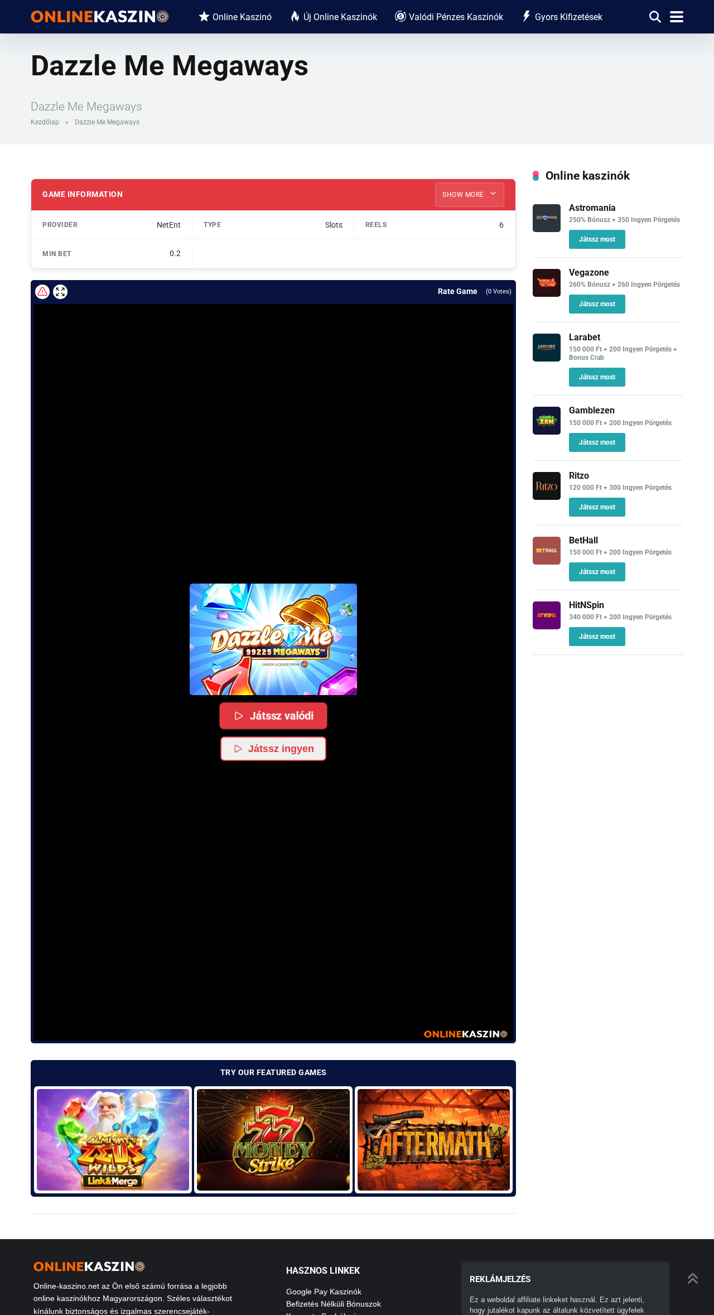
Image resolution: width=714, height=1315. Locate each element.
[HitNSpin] (547, 626)
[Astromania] (547, 229)
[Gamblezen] (547, 431)
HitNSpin (586, 605)
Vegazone (589, 272)
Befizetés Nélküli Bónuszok (333, 1303)
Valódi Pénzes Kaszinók (456, 17)
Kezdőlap (45, 122)
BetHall (583, 540)
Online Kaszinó (242, 17)
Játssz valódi (281, 715)
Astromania (592, 208)
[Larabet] (547, 358)
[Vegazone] (547, 293)
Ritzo (579, 475)
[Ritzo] (547, 497)
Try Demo (113, 1139)
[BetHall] (547, 561)
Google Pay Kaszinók (323, 1291)
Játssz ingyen (281, 748)
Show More (464, 195)
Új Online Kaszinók (340, 17)
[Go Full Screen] (60, 292)
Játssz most (597, 239)
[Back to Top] (693, 1277)
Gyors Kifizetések (568, 17)
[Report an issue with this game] (42, 292)
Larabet (584, 337)
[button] (273, 639)
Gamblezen (592, 410)
